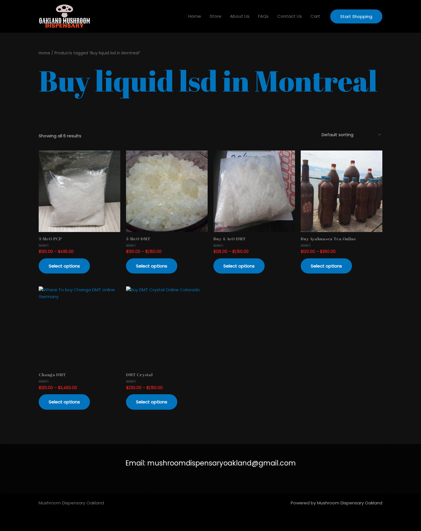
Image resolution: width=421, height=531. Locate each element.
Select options (64, 266)
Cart (315, 16)
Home (194, 16)
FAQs (263, 16)
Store (215, 16)
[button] (356, 16)
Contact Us (289, 16)
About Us (239, 16)
